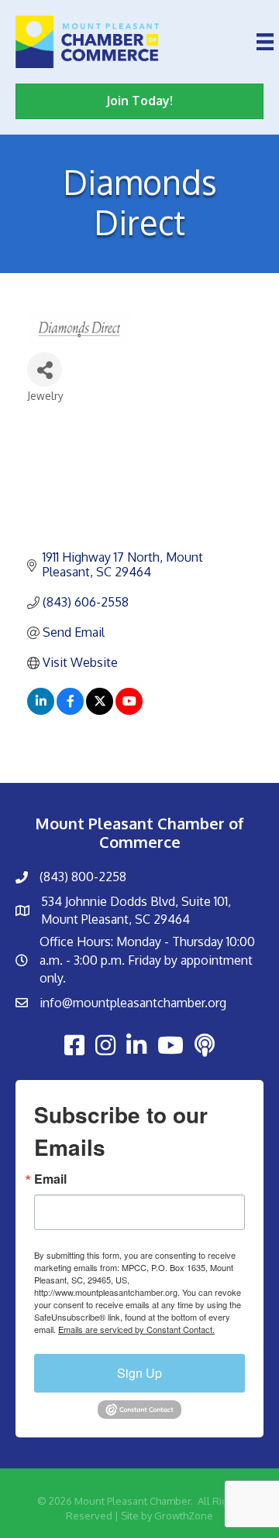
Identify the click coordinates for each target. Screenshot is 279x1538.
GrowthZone (183, 1515)
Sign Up (139, 1373)
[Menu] (265, 41)
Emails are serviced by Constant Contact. (136, 1329)
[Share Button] (44, 369)
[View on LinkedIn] (40, 710)
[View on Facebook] (70, 710)
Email (50, 1179)
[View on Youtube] (129, 710)
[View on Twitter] (99, 710)
